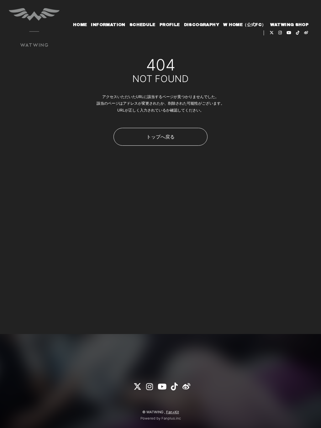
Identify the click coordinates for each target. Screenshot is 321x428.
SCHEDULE (142, 25)
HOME (80, 25)
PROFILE (170, 25)
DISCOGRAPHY (201, 25)
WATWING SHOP (289, 25)
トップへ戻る (160, 137)
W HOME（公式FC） (244, 25)
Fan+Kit (172, 412)
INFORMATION (108, 25)
